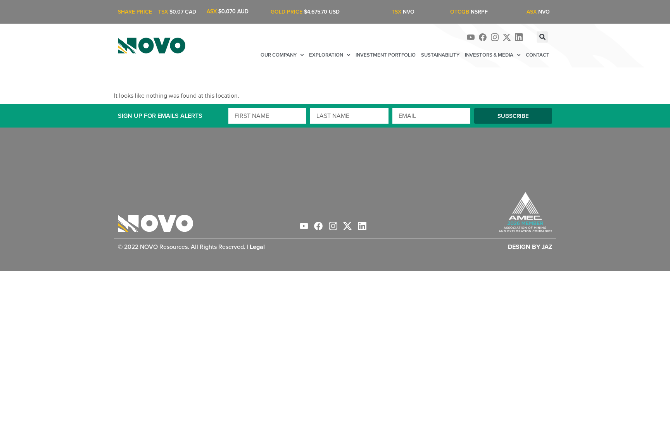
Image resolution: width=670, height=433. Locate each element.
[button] (542, 37)
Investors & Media (489, 55)
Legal (257, 246)
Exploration (326, 55)
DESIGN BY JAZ (530, 246)
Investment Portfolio (386, 55)
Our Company (279, 55)
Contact (537, 55)
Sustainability (440, 55)
